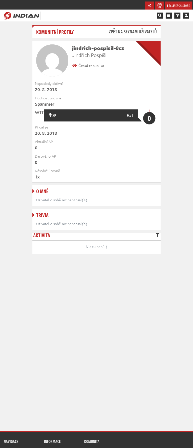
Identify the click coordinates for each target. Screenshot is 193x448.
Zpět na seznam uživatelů (133, 31)
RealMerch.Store (178, 5)
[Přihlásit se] (186, 16)
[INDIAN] (21, 15)
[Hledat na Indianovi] (160, 16)
